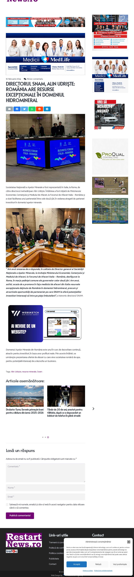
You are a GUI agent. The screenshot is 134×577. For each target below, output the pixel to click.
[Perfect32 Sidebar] (110, 33)
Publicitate (54, 559)
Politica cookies (88, 570)
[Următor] (93, 409)
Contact (52, 564)
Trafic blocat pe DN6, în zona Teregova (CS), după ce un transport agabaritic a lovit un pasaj (58, 412)
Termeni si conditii (57, 543)
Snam (39, 371)
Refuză (98, 564)
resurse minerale (29, 371)
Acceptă (76, 564)
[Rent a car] (110, 115)
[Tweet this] (24, 109)
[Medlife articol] (45, 54)
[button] (128, 542)
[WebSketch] (45, 323)
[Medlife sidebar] (110, 75)
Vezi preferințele (120, 564)
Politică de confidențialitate (103, 570)
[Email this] (9, 109)
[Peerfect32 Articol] (45, 22)
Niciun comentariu (35, 79)
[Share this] (17, 109)
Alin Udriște (16, 371)
